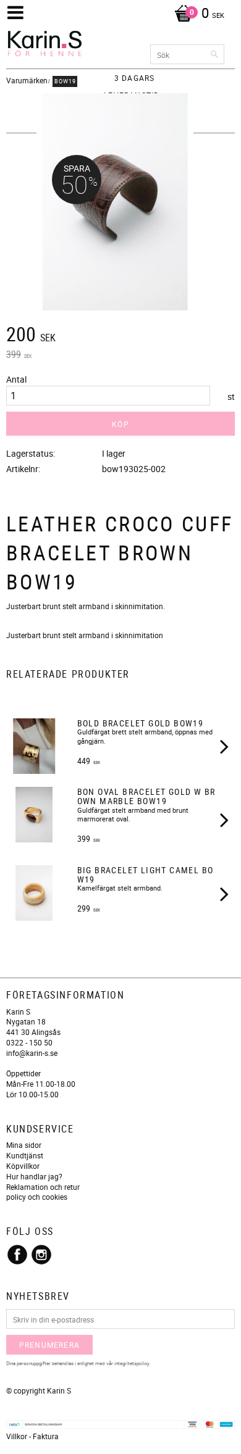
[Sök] (215, 54)
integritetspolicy (132, 1363)
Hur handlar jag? (34, 1176)
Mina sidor (23, 1145)
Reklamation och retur (43, 1187)
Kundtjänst (24, 1155)
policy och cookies (36, 1197)
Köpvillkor (23, 1166)
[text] (120, 336)
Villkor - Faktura (32, 1436)
